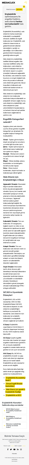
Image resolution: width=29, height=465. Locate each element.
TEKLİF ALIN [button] (7, 445)
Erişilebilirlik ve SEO (13, 395)
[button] (25, 2)
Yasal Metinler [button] (14, 459)
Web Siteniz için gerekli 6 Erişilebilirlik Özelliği (15, 390)
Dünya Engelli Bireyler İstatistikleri (14, 385)
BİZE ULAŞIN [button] (18, 445)
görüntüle (19, 9)
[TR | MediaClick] (8, 2)
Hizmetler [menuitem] (14, 453)
